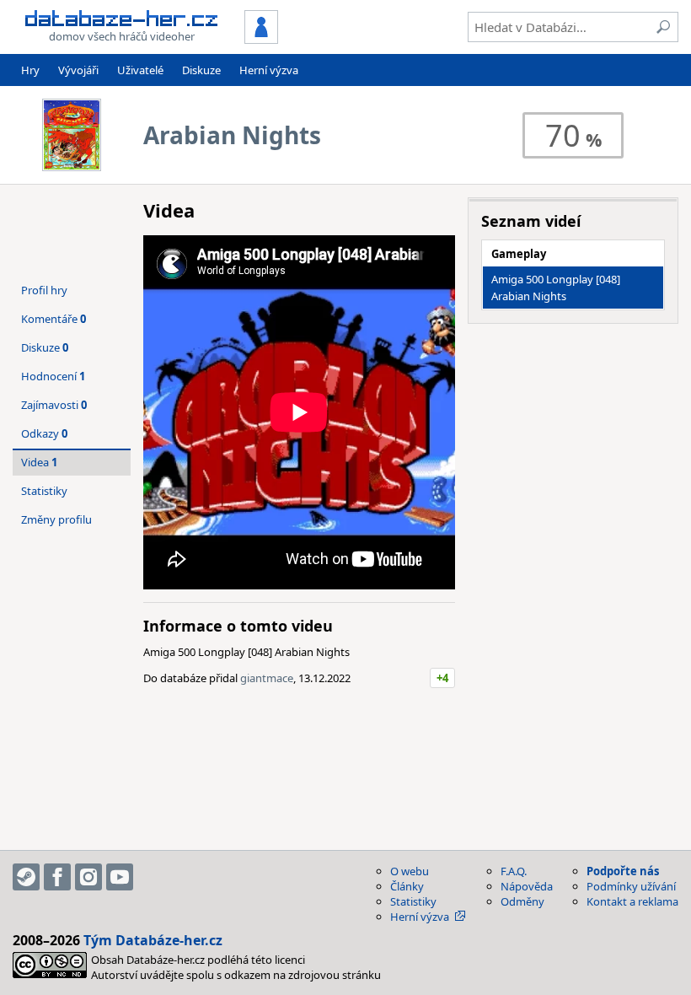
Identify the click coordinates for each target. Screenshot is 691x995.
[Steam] (26, 876)
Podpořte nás (623, 871)
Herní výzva (268, 70)
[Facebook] (57, 876)
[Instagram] (88, 876)
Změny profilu (56, 519)
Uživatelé (140, 70)
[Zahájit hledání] (663, 26)
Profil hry (44, 290)
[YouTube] (119, 876)
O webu (409, 871)
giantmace (266, 678)
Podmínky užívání (631, 886)
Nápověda (527, 886)
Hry (30, 70)
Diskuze (201, 70)
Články (407, 886)
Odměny (522, 901)
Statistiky (44, 490)
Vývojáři (78, 70)
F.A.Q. (514, 871)
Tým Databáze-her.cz (152, 940)
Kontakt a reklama (632, 901)
